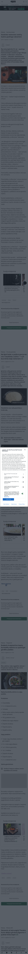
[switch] (23, 477)
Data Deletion (6, 504)
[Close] (25, 450)
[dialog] (14, 477)
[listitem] (14, 474)
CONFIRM (8, 499)
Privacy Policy (22, 504)
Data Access (14, 504)
